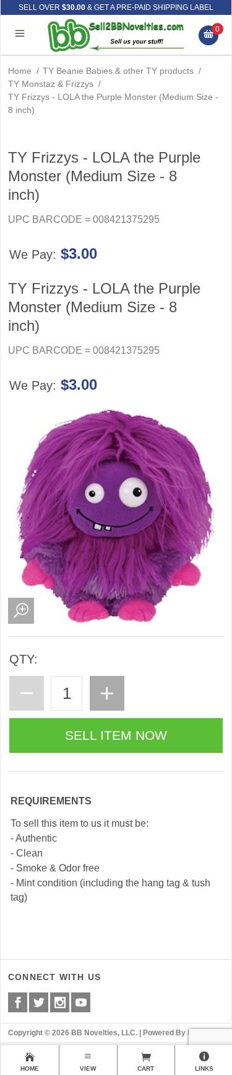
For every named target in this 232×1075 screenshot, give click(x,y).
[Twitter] (38, 1002)
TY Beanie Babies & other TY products (118, 71)
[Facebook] (17, 1002)
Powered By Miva (173, 1032)
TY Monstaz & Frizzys (50, 84)
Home (20, 71)
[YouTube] (80, 1002)
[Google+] (59, 1002)
